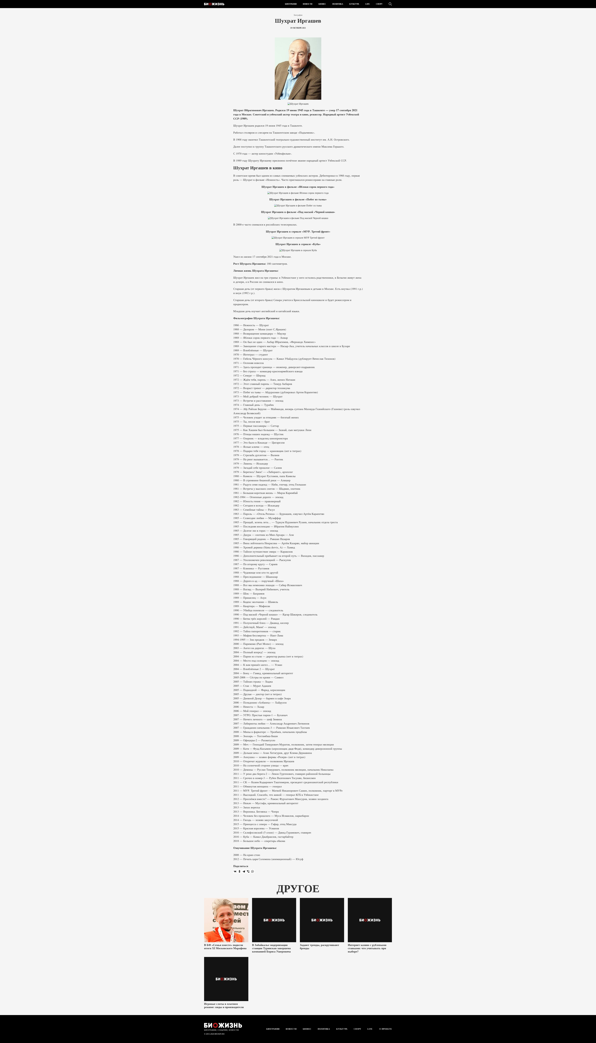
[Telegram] (244, 871)
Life (367, 4)
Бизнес (322, 4)
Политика (337, 4)
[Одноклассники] (239, 871)
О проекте (385, 1029)
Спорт (379, 4)
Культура (354, 4)
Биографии (291, 4)
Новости (307, 4)
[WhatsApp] (252, 871)
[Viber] (248, 871)
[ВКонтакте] (235, 871)
